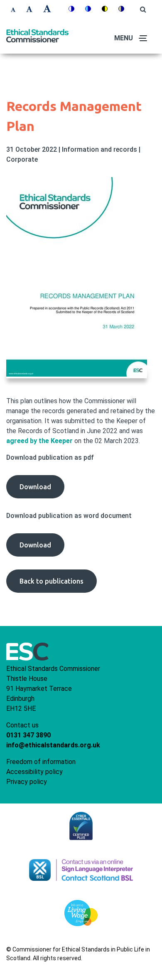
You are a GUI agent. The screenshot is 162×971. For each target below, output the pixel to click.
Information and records (100, 149)
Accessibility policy (34, 772)
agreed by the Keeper (39, 441)
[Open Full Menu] (143, 38)
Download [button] (42, 490)
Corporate (22, 159)
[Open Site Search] (143, 10)
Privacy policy (26, 782)
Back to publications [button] (51, 581)
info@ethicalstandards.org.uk (53, 745)
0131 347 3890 (28, 735)
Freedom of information (41, 762)
